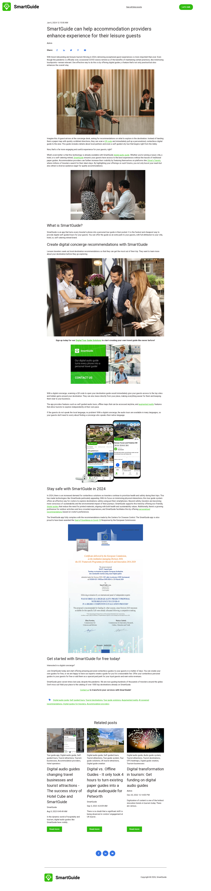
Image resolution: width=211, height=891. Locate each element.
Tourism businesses (135, 763)
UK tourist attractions (110, 761)
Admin (49, 43)
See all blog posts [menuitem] (134, 7)
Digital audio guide (61, 700)
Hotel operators (53, 763)
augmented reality (146, 404)
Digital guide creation (96, 763)
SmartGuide (79, 157)
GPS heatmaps (133, 761)
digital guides (52, 506)
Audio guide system (152, 755)
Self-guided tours (77, 700)
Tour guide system (111, 758)
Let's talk (186, 7)
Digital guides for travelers (74, 704)
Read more (54, 829)
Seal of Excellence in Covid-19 (88, 520)
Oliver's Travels (153, 160)
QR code (108, 141)
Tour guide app (53, 755)
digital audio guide (121, 155)
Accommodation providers (98, 704)
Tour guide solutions (112, 700)
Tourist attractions (66, 758)
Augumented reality (130, 700)
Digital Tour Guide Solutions (88, 340)
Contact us (84, 690)
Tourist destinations (94, 700)
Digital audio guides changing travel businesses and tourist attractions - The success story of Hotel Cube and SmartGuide (64, 785)
